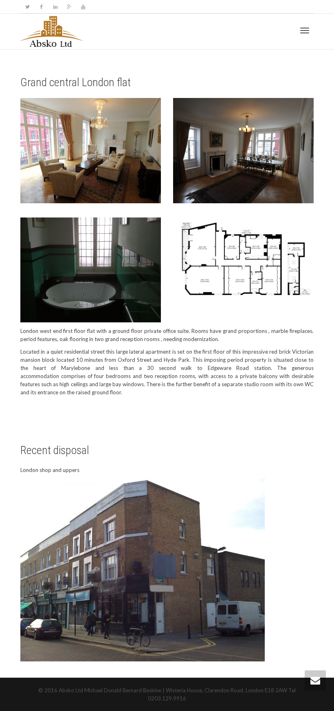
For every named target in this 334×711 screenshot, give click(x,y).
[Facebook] (41, 6)
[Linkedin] (55, 6)
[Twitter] (27, 6)
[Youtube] (83, 6)
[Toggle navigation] (305, 30)
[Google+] (69, 6)
